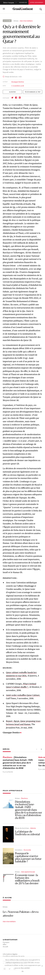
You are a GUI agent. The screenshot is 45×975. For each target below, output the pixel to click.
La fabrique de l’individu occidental (27, 833)
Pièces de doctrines (22, 828)
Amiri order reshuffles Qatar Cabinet (22, 695)
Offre (4, 944)
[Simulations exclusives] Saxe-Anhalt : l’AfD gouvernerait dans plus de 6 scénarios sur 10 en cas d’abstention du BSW (28, 810)
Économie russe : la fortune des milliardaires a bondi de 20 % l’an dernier (27, 879)
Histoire (33, 828)
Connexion (23, 2)
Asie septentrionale (28, 871)
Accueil (5, 946)
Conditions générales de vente (13, 956)
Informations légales (10, 954)
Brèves (16, 20)
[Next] (41, 749)
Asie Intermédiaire (26, 20)
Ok (23, 971)
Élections (24, 798)
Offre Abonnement (36, 2)
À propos (6, 942)
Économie (27, 849)
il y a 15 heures (8, 771)
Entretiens (18, 849)
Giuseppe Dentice (17, 81)
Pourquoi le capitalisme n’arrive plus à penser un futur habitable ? (28, 857)
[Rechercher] (40, 8)
